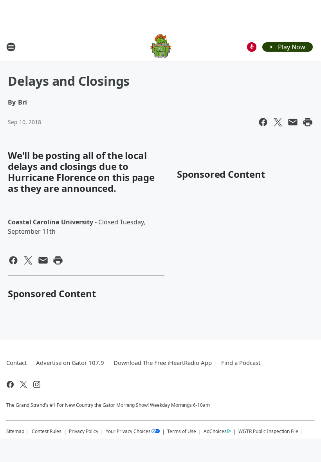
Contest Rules (46, 431)
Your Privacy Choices (128, 431)
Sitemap (15, 431)
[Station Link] (161, 47)
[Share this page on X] (277, 122)
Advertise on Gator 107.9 (70, 362)
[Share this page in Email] (292, 122)
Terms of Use (181, 431)
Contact (16, 362)
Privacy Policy (83, 431)
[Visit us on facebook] (10, 384)
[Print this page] (307, 122)
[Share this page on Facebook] (263, 122)
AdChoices (215, 431)
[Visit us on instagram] (36, 384)
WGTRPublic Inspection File (268, 431)
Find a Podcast (240, 362)
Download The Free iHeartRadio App (163, 362)
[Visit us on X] (23, 384)
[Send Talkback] (251, 47)
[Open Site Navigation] (11, 47)
